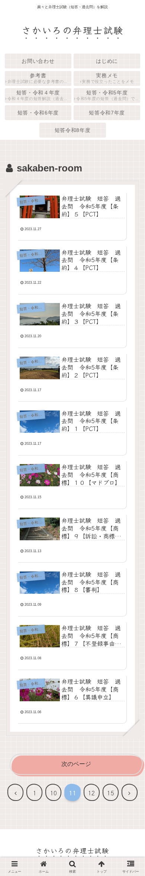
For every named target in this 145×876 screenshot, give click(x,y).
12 (91, 792)
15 (110, 792)
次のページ (76, 764)
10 (53, 792)
